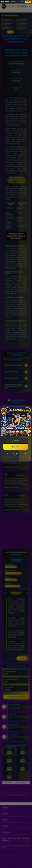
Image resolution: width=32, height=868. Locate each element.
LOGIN (22, 1)
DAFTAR (28, 1)
